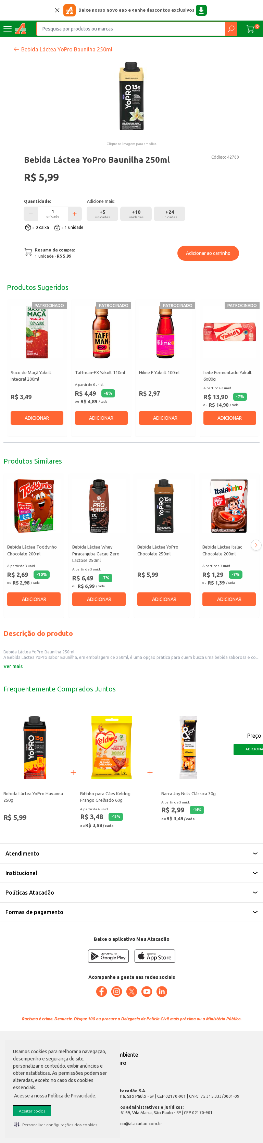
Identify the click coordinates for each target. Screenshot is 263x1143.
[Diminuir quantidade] (31, 214)
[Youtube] (146, 991)
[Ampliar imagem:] (131, 96)
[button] (56, 1124)
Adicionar (37, 418)
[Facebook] (101, 991)
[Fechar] (57, 10)
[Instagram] (116, 991)
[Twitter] (131, 991)
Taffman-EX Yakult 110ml (100, 372)
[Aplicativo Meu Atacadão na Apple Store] (154, 956)
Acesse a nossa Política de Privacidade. (55, 1095)
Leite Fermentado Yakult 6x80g (227, 376)
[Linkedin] (161, 991)
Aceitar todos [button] (32, 1111)
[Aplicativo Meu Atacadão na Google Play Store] (108, 956)
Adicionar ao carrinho (208, 253)
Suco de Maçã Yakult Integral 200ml (31, 376)
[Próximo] (256, 545)
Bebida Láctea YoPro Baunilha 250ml (66, 49)
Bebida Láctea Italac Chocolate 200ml (222, 550)
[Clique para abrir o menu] (7, 29)
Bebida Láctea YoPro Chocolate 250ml (157, 550)
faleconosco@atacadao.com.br (131, 1123)
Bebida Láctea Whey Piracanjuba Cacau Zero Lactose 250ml (96, 553)
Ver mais (13, 666)
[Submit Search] (231, 29)
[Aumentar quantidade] (75, 214)
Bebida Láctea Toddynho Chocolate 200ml (32, 550)
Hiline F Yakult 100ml (159, 372)
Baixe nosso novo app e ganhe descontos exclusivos (136, 10)
